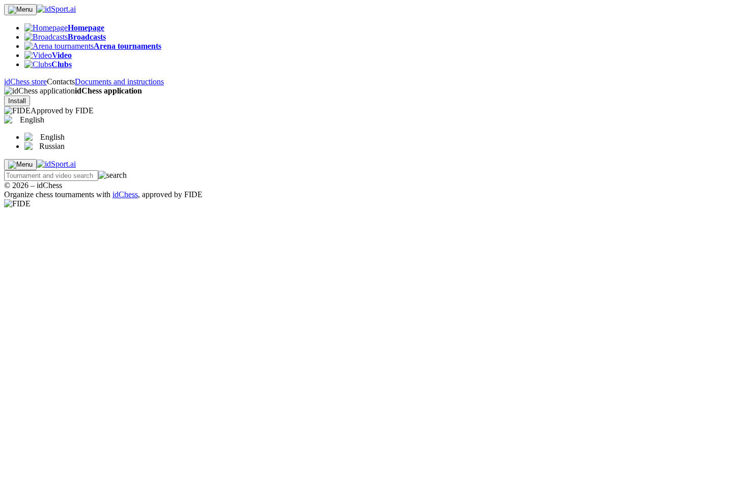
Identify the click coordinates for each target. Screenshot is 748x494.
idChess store (25, 81)
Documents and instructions (119, 81)
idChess (125, 194)
